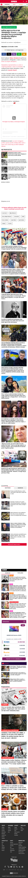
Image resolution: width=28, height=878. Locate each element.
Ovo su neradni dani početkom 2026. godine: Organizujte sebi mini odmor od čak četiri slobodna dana (13, 708)
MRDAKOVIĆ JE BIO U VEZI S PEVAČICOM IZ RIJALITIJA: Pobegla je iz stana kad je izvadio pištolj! (17, 154)
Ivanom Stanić (12, 70)
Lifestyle (5, 840)
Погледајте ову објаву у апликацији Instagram (14, 121)
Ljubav (3, 845)
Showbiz (10, 825)
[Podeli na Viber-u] (14, 54)
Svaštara (22, 828)
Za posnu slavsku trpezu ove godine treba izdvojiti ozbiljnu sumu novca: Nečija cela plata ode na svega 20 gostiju (13, 814)
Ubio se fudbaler (5, 219)
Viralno (23, 825)
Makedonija (12, 850)
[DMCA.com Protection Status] (14, 873)
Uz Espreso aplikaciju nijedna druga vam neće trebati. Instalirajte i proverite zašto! (14, 208)
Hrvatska (11, 845)
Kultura (3, 850)
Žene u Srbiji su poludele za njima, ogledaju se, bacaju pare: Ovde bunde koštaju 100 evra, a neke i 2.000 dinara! (14, 787)
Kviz (9, 832)
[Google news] (22, 867)
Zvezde (9, 828)
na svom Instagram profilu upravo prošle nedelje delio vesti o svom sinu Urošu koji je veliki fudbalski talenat (13, 143)
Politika (3, 827)
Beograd (3, 833)
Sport (16, 825)
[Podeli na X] (9, 54)
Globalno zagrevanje (14, 844)
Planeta (11, 842)
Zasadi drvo (4, 835)
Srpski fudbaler (21, 219)
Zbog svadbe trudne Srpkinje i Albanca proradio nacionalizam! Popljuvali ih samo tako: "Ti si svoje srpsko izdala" (13, 761)
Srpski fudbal (13, 219)
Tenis (15, 830)
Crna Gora (12, 848)
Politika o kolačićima (22, 847)
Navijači (15, 833)
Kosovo (3, 836)
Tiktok (22, 830)
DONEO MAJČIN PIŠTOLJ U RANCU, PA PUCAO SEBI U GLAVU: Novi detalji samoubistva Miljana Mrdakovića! (17, 168)
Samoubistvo (16, 216)
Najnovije (20, 487)
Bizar (22, 827)
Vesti (3, 825)
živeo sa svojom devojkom (8, 61)
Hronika (3, 830)
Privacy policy (21, 851)
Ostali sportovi (17, 832)
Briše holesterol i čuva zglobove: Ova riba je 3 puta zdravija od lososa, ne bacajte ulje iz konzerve (18, 514)
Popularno (20, 572)
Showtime (16, 835)
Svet (11, 840)
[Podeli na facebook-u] (3, 54)
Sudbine (3, 838)
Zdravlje (3, 847)
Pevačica (10, 223)
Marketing (20, 845)
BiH (10, 847)
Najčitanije (8, 487)
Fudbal (23, 216)
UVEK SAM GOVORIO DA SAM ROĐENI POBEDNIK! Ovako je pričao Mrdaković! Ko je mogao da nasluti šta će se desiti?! (17, 161)
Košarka (15, 828)
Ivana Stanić (4, 213)
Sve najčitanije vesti (14, 544)
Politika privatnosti (22, 850)
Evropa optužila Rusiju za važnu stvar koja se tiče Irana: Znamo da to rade (18, 492)
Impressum (21, 842)
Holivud (9, 830)
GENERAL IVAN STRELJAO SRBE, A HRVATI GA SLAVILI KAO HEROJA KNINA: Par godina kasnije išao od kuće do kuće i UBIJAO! (13, 735)
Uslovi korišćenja (22, 848)
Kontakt (20, 844)
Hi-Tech (3, 848)
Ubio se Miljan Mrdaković (6, 216)
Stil (2, 844)
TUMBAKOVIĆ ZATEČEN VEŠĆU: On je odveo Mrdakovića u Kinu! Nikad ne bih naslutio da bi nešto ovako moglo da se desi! (17, 176)
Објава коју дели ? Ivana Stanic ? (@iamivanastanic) (14, 136)
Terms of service (22, 853)
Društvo (3, 828)
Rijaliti (9, 827)
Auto (11, 851)
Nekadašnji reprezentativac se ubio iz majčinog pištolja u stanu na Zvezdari (12, 65)
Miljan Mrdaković (15, 58)
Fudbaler (4, 223)
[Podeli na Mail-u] (24, 54)
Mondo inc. (22, 840)
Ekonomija (4, 832)
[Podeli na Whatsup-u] (19, 54)
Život (2, 842)
